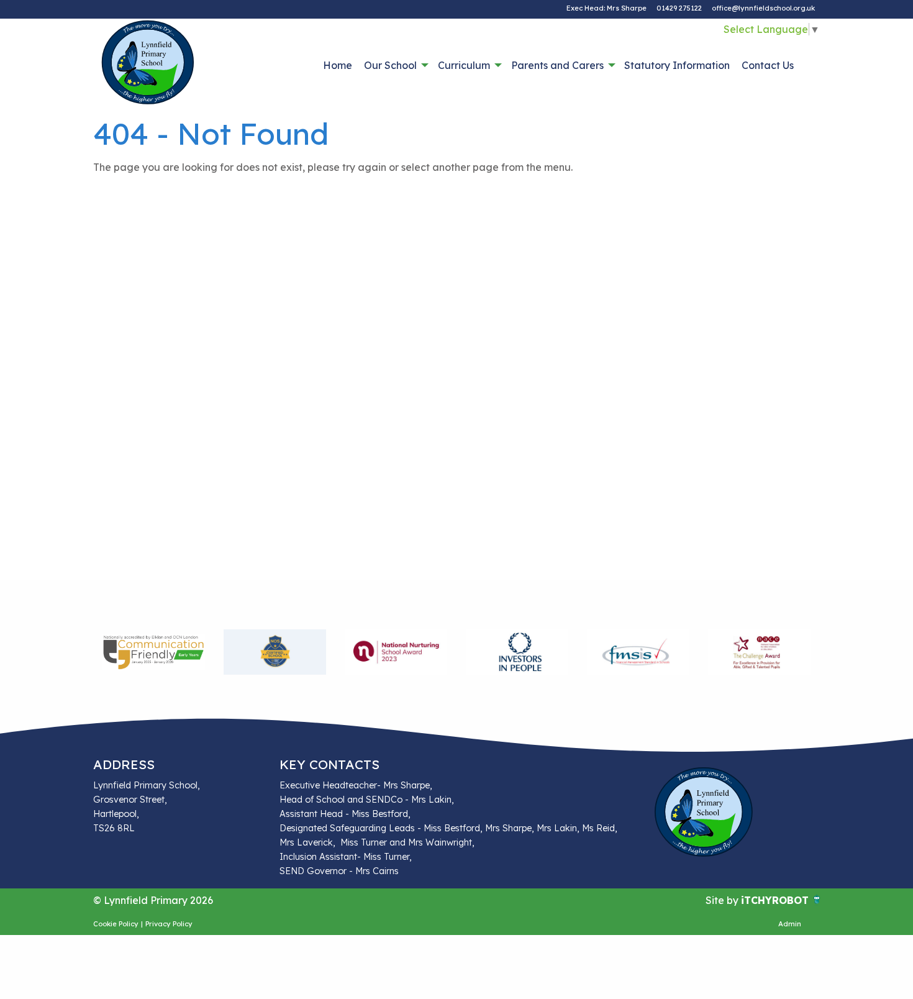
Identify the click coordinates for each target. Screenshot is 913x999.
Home (337, 65)
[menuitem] (337, 65)
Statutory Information (677, 65)
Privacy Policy (169, 923)
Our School (390, 65)
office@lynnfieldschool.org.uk (763, 8)
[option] (153, 652)
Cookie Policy (116, 923)
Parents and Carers (557, 65)
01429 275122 (679, 8)
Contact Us (768, 65)
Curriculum (464, 65)
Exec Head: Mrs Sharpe (606, 8)
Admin (789, 923)
